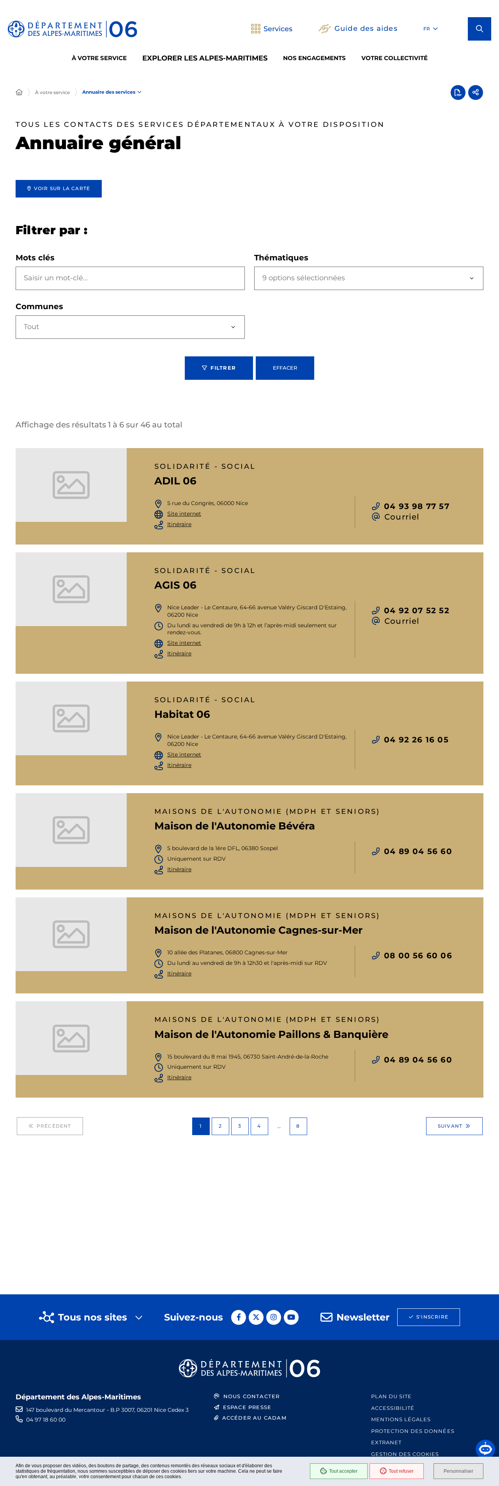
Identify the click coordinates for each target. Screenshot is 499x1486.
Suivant (450, 1126)
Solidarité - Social (205, 466)
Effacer (285, 368)
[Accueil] (19, 92)
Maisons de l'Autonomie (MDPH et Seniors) (267, 811)
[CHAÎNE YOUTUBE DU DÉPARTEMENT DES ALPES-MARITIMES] (291, 1317)
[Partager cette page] (475, 92)
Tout (31, 326)
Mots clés (35, 257)
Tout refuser (401, 1471)
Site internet (184, 513)
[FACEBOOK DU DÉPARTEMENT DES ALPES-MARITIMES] (238, 1317)
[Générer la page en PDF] (458, 92)
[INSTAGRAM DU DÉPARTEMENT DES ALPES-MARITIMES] (273, 1317)
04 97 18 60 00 (45, 1419)
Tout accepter (343, 1471)
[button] (479, 29)
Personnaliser (458, 1471)
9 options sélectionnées (303, 278)
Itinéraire (179, 524)
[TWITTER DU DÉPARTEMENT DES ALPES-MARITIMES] (256, 1317)
